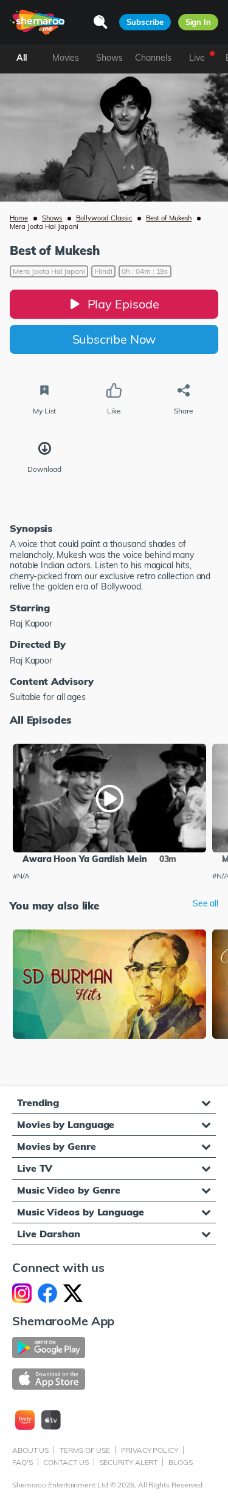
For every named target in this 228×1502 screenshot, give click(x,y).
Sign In (198, 22)
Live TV (34, 1168)
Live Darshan (48, 1234)
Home (19, 218)
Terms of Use (85, 1450)
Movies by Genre (56, 1146)
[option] (109, 813)
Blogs (180, 1462)
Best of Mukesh (169, 218)
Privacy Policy (149, 1450)
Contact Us (65, 1462)
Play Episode (123, 303)
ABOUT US (30, 1450)
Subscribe (144, 22)
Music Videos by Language (80, 1212)
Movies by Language (65, 1124)
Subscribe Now (114, 339)
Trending (38, 1102)
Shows (52, 218)
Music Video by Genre (68, 1190)
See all (205, 904)
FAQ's (22, 1462)
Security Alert (129, 1462)
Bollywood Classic (104, 218)
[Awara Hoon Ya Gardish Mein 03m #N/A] (109, 798)
